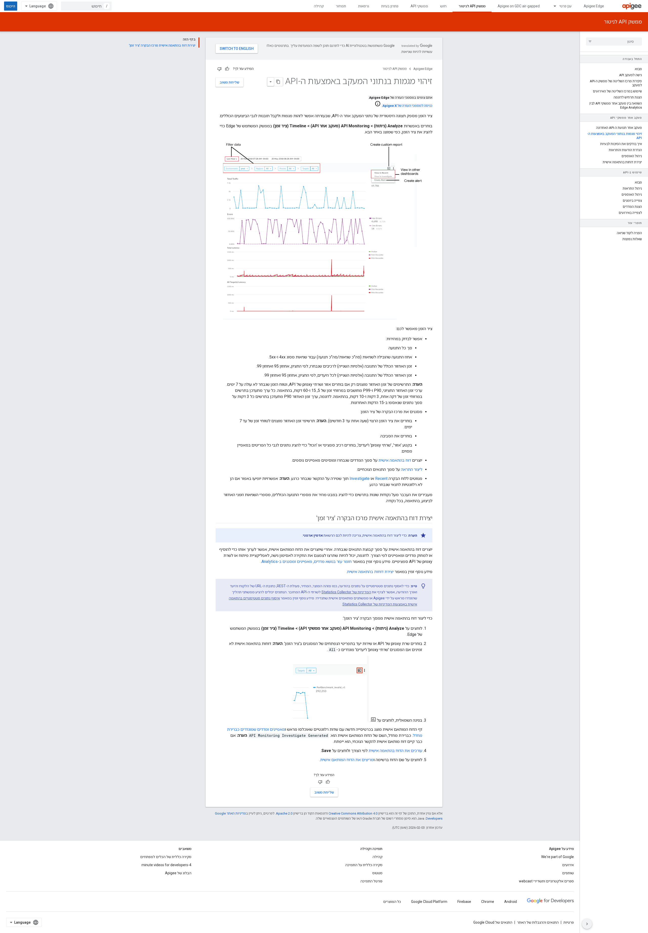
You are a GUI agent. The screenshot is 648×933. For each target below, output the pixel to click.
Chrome (487, 902)
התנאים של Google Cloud (492, 922)
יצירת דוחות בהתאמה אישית (370, 571)
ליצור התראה (411, 469)
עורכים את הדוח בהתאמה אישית (395, 750)
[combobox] (86, 6)
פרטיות (568, 922)
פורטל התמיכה (371, 881)
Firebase (464, 902)
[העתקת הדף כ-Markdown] (278, 81)
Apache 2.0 (284, 813)
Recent (381, 478)
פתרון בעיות (389, 6)
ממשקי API (419, 6)
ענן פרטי (565, 6)
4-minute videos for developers (166, 865)
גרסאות (363, 6)
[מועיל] (227, 69)
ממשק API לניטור (472, 6)
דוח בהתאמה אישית (394, 460)
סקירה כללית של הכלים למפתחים (165, 857)
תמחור (341, 6)
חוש (443, 6)
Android (510, 902)
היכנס (10, 6)
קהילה (319, 6)
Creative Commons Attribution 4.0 (353, 813)
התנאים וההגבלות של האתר (538, 922)
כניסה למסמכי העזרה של (407, 106)
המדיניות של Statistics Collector (346, 592)
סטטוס (377, 873)
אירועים (568, 865)
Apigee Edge (594, 6)
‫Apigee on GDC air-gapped (519, 6)
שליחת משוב (229, 82)
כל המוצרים (392, 902)
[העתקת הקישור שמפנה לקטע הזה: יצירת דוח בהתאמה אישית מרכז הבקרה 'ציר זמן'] (311, 519)
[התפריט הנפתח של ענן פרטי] (552, 6)
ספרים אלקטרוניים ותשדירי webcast (546, 881)
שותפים (568, 873)
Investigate (360, 478)
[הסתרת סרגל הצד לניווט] (587, 924)
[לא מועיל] (219, 69)
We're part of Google (557, 857)
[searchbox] (614, 41)
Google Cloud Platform (429, 902)
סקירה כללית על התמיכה (363, 865)
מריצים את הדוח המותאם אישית (347, 759)
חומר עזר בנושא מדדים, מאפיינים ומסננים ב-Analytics (306, 561)
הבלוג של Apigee (178, 873)
